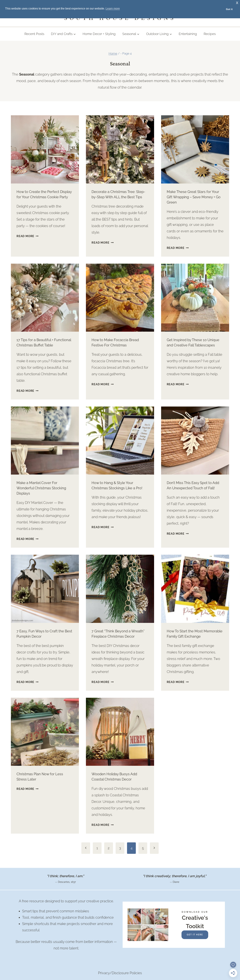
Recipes (210, 34)
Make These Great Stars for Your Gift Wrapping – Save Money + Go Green (193, 197)
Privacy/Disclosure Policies (120, 973)
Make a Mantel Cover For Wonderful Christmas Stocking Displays (41, 488)
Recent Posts (34, 34)
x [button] (237, 2)
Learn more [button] (113, 8)
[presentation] (45, 149)
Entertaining (188, 34)
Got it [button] (229, 9)
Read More (27, 236)
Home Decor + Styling (99, 34)
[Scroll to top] (230, 934)
